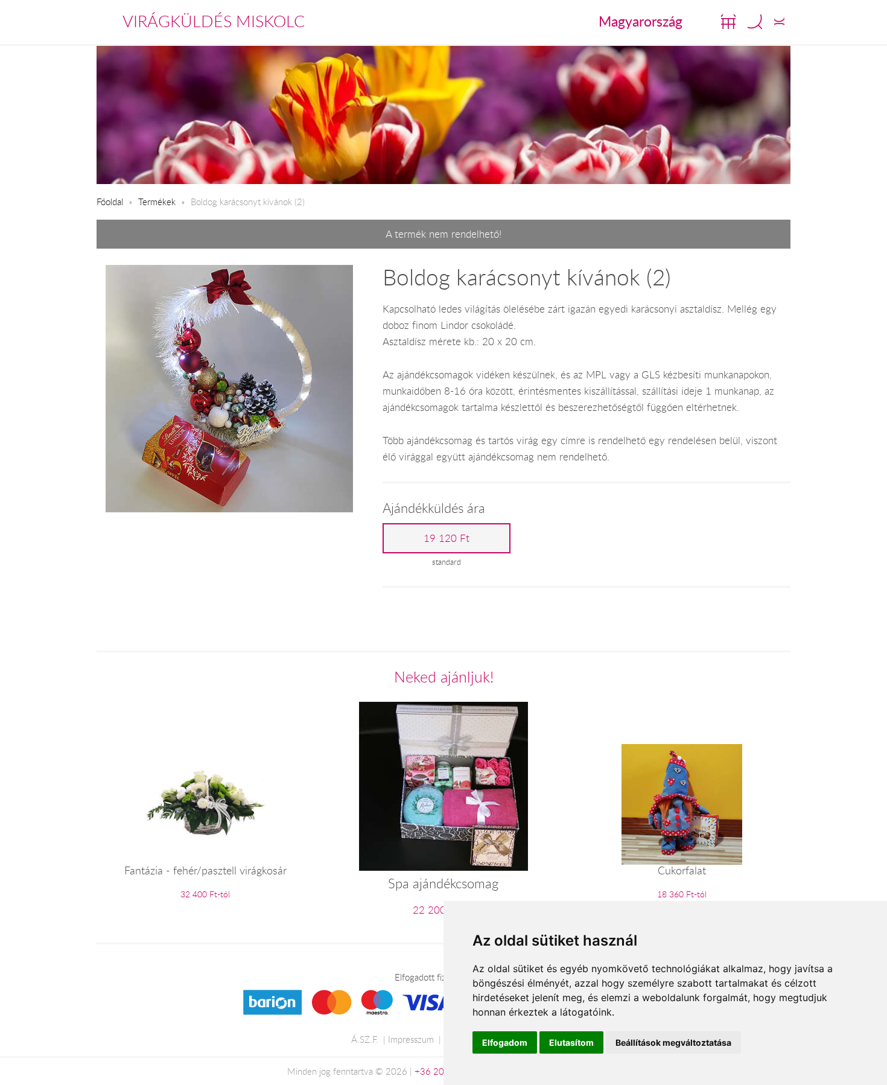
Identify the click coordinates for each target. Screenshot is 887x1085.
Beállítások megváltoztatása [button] (673, 1042)
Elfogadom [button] (504, 1042)
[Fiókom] (779, 21)
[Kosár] (728, 21)
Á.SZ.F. (364, 1039)
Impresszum (411, 1039)
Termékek (157, 202)
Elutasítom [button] (571, 1042)
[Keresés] (755, 21)
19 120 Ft (446, 538)
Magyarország (640, 21)
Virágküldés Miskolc (213, 21)
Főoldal (110, 202)
